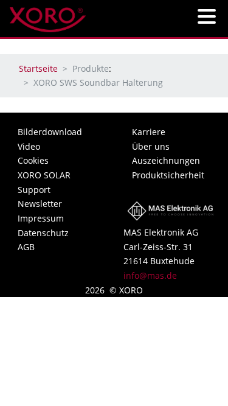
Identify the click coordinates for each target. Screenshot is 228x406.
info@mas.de (150, 275)
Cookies (33, 160)
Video (29, 146)
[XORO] (48, 16)
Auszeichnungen (166, 160)
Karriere (148, 132)
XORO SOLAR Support (44, 182)
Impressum (41, 218)
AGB (26, 247)
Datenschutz (43, 233)
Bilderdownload (50, 132)
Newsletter (40, 203)
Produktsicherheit (168, 175)
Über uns (151, 146)
